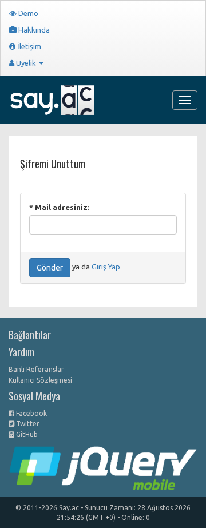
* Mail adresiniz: (59, 207)
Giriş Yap (106, 267)
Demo (27, 13)
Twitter (26, 423)
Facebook (30, 413)
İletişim (28, 46)
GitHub (26, 434)
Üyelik (26, 63)
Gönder (50, 267)
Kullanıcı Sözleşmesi (40, 380)
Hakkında (33, 30)
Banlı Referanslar (36, 369)
